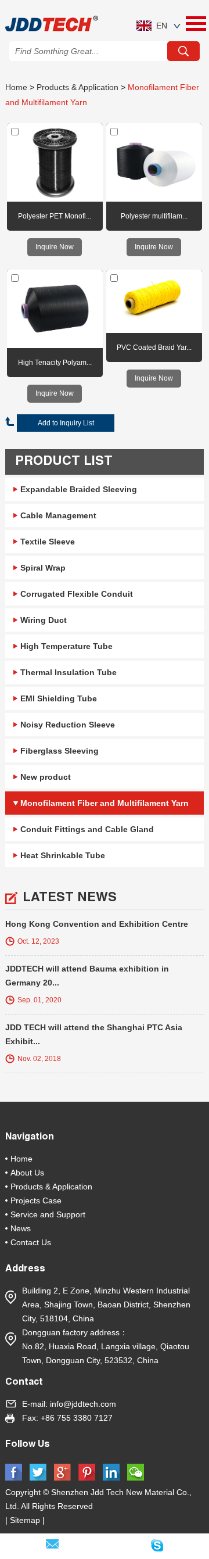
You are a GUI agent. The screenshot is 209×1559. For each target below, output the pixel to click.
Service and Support (47, 1214)
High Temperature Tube (66, 646)
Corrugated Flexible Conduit (76, 593)
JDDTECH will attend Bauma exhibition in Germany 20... (87, 975)
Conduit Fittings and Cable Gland (87, 829)
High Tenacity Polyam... (55, 363)
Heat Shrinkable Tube (62, 855)
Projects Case (36, 1200)
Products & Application (77, 87)
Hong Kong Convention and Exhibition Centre (96, 924)
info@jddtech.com (83, 1404)
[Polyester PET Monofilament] (54, 162)
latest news (70, 898)
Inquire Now (54, 247)
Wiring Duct (43, 620)
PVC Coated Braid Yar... (154, 347)
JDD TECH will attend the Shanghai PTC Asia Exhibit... (93, 1034)
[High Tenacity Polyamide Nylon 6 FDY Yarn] (54, 309)
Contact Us (30, 1242)
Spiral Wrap (43, 567)
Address (25, 1269)
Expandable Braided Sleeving (78, 489)
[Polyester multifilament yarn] (153, 162)
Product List (64, 462)
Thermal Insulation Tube (68, 672)
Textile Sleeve (47, 541)
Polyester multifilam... (154, 216)
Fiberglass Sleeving (59, 750)
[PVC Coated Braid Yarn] (153, 302)
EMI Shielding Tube (58, 698)
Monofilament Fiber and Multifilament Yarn (104, 803)
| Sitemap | (27, 1520)
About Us (27, 1172)
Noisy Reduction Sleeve (67, 724)
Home (16, 87)
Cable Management (58, 515)
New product (45, 777)
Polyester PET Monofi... (54, 216)
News (20, 1228)
